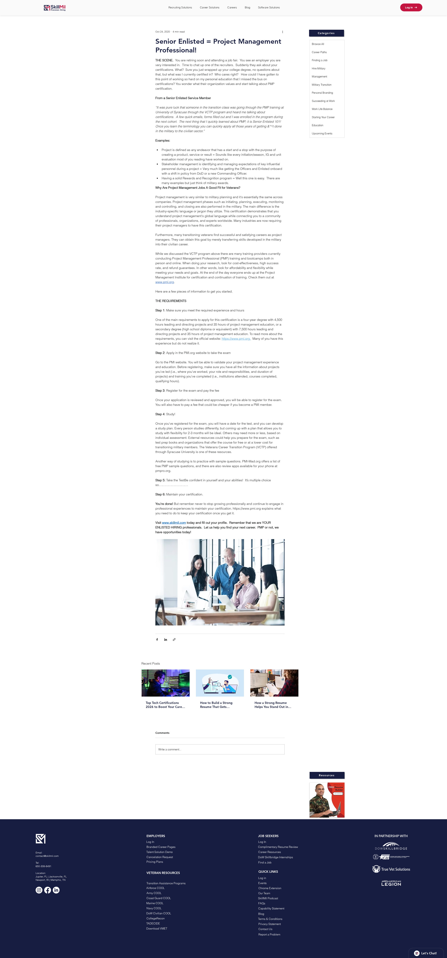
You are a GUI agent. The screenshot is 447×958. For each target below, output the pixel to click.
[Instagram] (39, 890)
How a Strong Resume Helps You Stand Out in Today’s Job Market (271, 705)
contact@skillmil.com (47, 856)
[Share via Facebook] (157, 639)
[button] (275, 928)
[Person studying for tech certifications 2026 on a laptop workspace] (166, 683)
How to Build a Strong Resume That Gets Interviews (216, 705)
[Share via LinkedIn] (165, 639)
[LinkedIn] (56, 890)
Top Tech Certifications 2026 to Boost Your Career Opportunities (165, 705)
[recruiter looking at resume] (220, 683)
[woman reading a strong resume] (274, 683)
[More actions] (282, 32)
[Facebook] (47, 890)
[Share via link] (174, 639)
